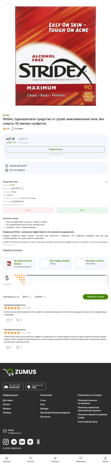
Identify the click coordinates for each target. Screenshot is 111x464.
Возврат (7, 408)
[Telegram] (14, 442)
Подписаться (55, 149)
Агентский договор (87, 421)
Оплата (6, 404)
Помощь (7, 412)
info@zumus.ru (14, 433)
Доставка (8, 400)
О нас (43, 400)
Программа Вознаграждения (55, 412)
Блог (42, 404)
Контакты (45, 416)
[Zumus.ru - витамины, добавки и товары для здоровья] (19, 373)
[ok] (38, 442)
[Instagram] (6, 442)
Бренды (44, 408)
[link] (5, 4)
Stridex (6, 115)
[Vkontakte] (22, 442)
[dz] (30, 442)
